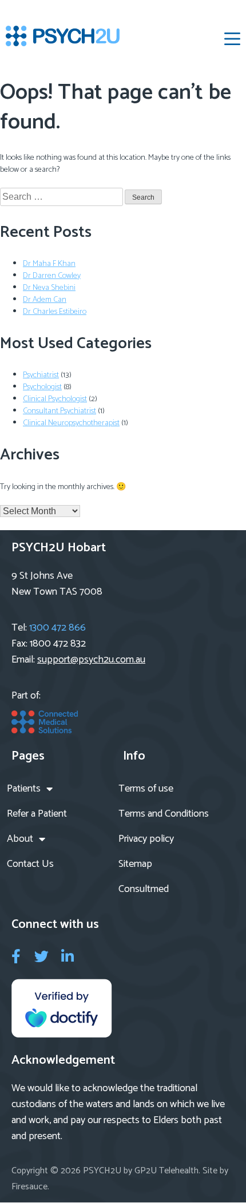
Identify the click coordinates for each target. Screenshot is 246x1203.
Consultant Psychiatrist (59, 411)
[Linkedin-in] (67, 956)
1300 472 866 (57, 627)
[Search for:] (62, 197)
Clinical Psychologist (55, 399)
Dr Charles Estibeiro (54, 311)
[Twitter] (41, 956)
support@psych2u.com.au (91, 659)
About (20, 838)
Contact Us (30, 864)
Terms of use (145, 788)
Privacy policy (146, 838)
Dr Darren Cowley (52, 275)
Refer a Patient (37, 813)
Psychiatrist (41, 375)
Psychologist (42, 387)
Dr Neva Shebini (49, 287)
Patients (24, 788)
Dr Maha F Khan (49, 264)
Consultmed (143, 889)
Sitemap (135, 864)
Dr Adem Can (44, 299)
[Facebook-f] (16, 956)
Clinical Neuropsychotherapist (71, 423)
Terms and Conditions (163, 813)
